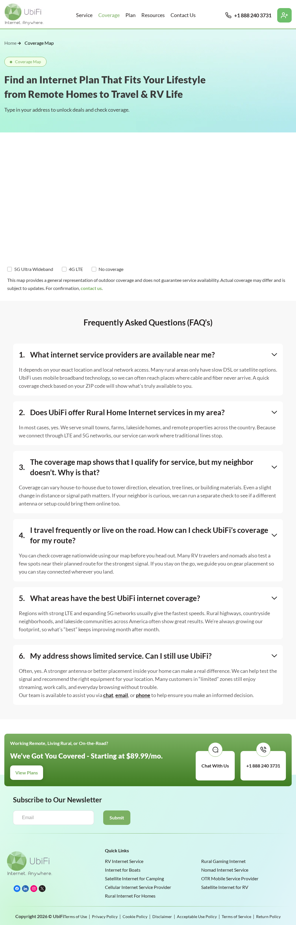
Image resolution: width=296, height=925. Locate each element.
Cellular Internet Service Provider (138, 887)
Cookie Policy (135, 916)
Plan (130, 15)
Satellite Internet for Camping (134, 878)
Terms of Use (75, 916)
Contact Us (183, 15)
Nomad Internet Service (224, 869)
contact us (91, 288)
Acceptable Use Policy (197, 916)
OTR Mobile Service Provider (229, 878)
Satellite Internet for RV (224, 887)
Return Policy (268, 916)
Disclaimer (162, 916)
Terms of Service (236, 916)
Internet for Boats (122, 869)
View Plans (26, 772)
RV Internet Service (124, 861)
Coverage (109, 15)
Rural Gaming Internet (223, 861)
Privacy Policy (105, 916)
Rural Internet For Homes (130, 895)
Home (10, 43)
